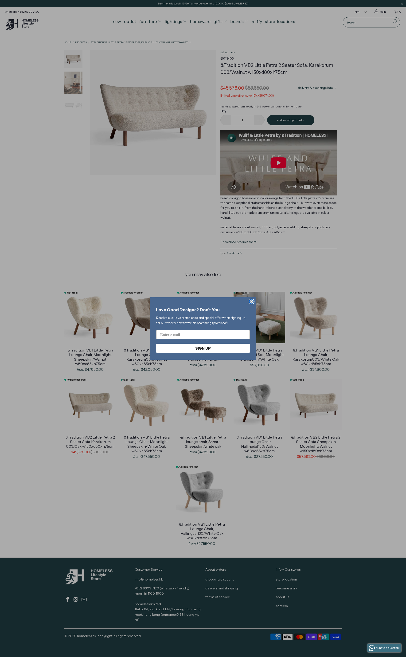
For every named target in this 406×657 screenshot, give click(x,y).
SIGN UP (203, 348)
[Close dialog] (251, 301)
